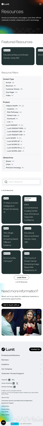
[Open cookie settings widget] (3, 422)
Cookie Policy (5, 406)
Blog (13, 380)
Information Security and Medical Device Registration (17, 400)
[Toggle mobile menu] (40, 4)
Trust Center (5, 411)
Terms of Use (5, 397)
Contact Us (35, 349)
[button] (22, 355)
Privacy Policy (6, 409)
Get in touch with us (11, 305)
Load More (21, 277)
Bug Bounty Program (8, 403)
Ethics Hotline (5, 414)
